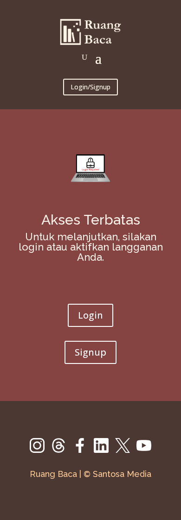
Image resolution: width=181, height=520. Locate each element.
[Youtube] (143, 450)
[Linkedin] (104, 450)
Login (90, 315)
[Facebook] (83, 450)
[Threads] (61, 450)
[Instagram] (40, 450)
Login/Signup (90, 86)
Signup (90, 352)
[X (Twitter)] (125, 450)
